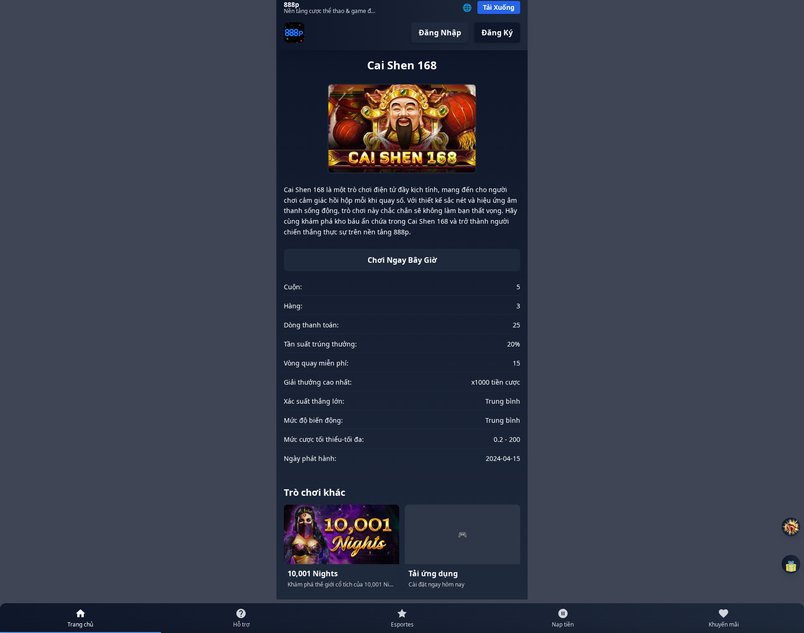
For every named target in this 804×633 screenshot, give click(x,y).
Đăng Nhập (440, 32)
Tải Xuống (499, 7)
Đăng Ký (497, 32)
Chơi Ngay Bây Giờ (402, 260)
